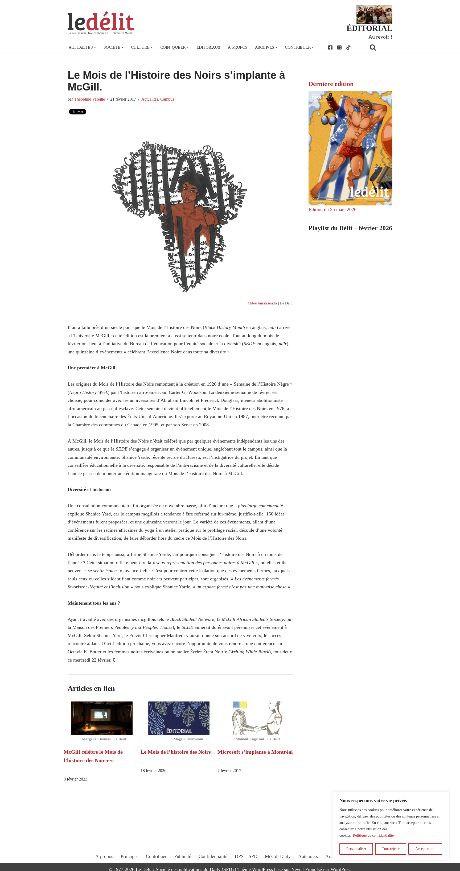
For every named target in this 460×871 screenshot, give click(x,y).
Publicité (182, 856)
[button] (95, 47)
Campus (167, 99)
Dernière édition (331, 83)
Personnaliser (356, 849)
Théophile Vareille (89, 99)
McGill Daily (278, 856)
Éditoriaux (208, 47)
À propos (238, 47)
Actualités (149, 99)
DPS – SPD (246, 856)
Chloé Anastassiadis (262, 303)
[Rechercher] (379, 47)
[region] (390, 826)
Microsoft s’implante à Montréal (255, 752)
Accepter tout (425, 849)
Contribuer (156, 856)
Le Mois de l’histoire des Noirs (176, 752)
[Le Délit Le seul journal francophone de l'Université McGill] (101, 23)
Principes (129, 856)
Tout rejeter (391, 849)
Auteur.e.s (308, 856)
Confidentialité (213, 856)
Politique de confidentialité (373, 835)
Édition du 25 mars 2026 (332, 209)
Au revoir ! (380, 37)
